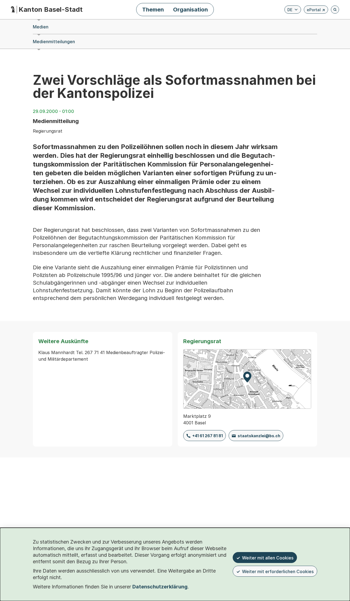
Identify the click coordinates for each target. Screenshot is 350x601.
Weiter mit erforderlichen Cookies (278, 571)
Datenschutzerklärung (160, 587)
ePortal (316, 10)
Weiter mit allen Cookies (267, 558)
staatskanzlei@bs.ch (259, 435)
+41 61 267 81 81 (207, 435)
